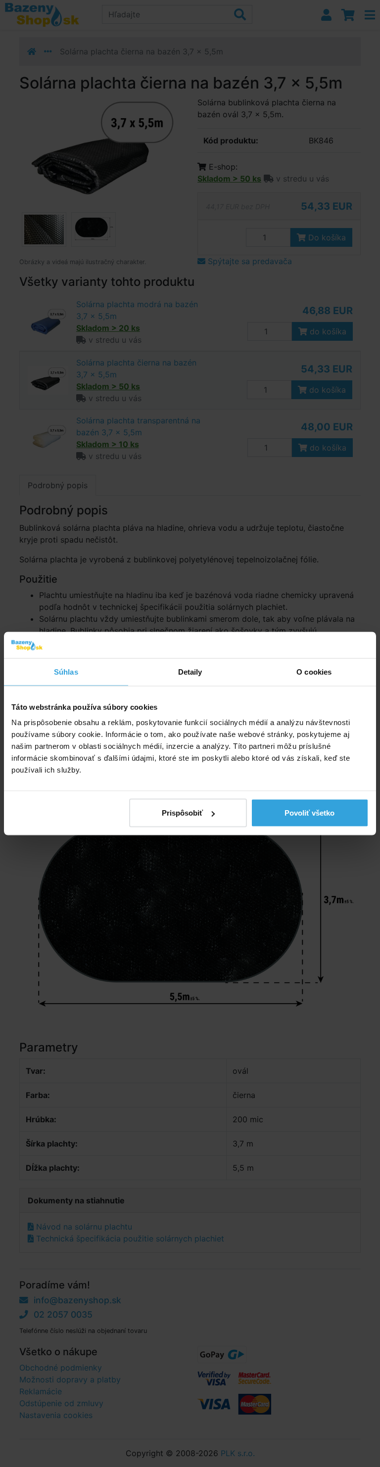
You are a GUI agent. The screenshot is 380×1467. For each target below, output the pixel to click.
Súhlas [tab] (66, 671)
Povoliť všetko (309, 813)
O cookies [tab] (314, 671)
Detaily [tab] (190, 671)
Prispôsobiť (182, 813)
